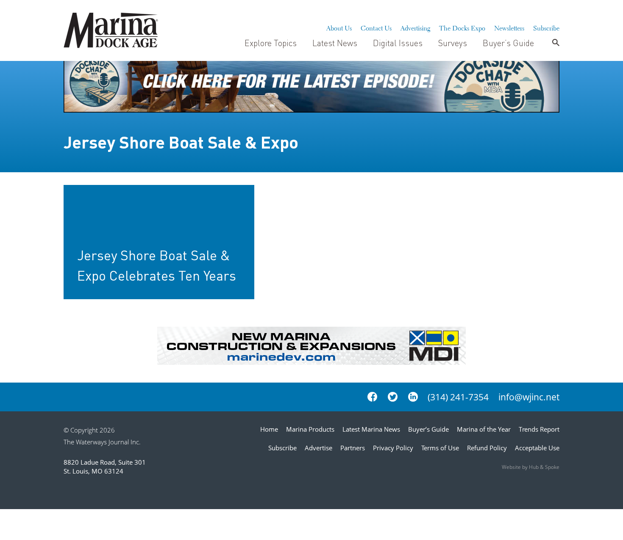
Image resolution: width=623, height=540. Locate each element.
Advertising (415, 27)
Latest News (334, 42)
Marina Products (310, 429)
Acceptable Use (537, 448)
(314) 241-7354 (458, 397)
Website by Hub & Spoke (530, 467)
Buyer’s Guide (508, 42)
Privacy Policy (393, 448)
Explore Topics (271, 42)
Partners (352, 448)
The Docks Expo (462, 27)
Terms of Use (440, 448)
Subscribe (546, 27)
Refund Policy (487, 448)
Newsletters (509, 27)
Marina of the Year (484, 429)
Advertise (318, 448)
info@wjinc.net (528, 397)
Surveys (452, 42)
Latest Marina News (371, 429)
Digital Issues (398, 42)
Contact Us (376, 27)
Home (269, 429)
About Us (339, 27)
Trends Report (539, 429)
